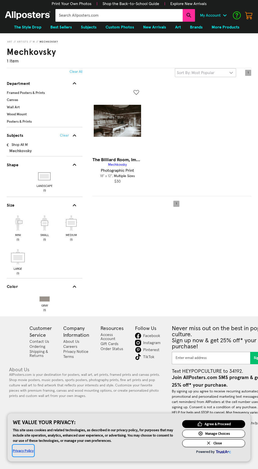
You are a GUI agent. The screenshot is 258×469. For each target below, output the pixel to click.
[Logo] (27, 15)
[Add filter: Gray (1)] (44, 298)
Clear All (76, 72)
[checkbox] (18, 227)
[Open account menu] (225, 15)
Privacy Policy (23, 450)
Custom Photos (120, 27)
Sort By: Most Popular (195, 73)
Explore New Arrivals (188, 4)
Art (10, 42)
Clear (64, 135)
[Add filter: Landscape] (44, 176)
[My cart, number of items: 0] (249, 15)
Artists (22, 42)
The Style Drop (27, 27)
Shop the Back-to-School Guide (131, 4)
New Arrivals (154, 27)
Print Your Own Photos (71, 4)
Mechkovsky (49, 42)
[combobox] (119, 15)
